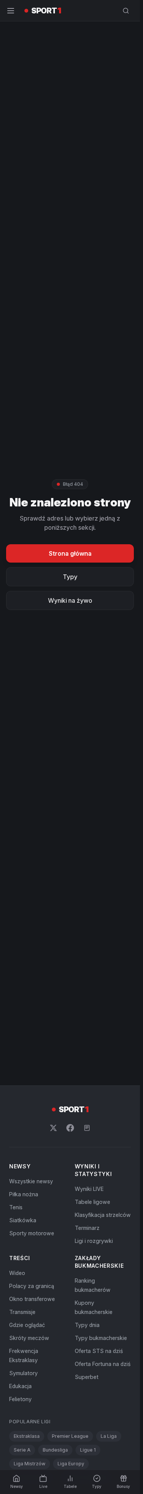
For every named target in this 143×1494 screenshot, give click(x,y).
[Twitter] (53, 1128)
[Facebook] (70, 1128)
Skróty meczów (29, 1338)
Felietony (20, 1399)
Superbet (86, 1377)
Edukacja (20, 1386)
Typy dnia (87, 1325)
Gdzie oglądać (27, 1325)
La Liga (109, 1436)
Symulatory (23, 1373)
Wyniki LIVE (89, 1189)
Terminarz (87, 1228)
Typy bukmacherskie (101, 1338)
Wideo (17, 1273)
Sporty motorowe (31, 1233)
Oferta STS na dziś (99, 1351)
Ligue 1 (88, 1450)
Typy (70, 577)
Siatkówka (22, 1220)
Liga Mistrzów (29, 1463)
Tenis (15, 1207)
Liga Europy (71, 1463)
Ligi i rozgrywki (94, 1241)
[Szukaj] (126, 10)
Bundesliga (55, 1450)
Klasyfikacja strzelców (103, 1215)
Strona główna (70, 553)
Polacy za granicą (31, 1286)
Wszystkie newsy (31, 1181)
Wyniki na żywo (70, 600)
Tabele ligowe (92, 1202)
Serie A (22, 1450)
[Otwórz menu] (10, 10)
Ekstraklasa (27, 1436)
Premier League (70, 1436)
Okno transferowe (32, 1299)
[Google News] (87, 1128)
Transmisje (22, 1312)
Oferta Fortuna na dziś (102, 1364)
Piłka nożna (23, 1194)
